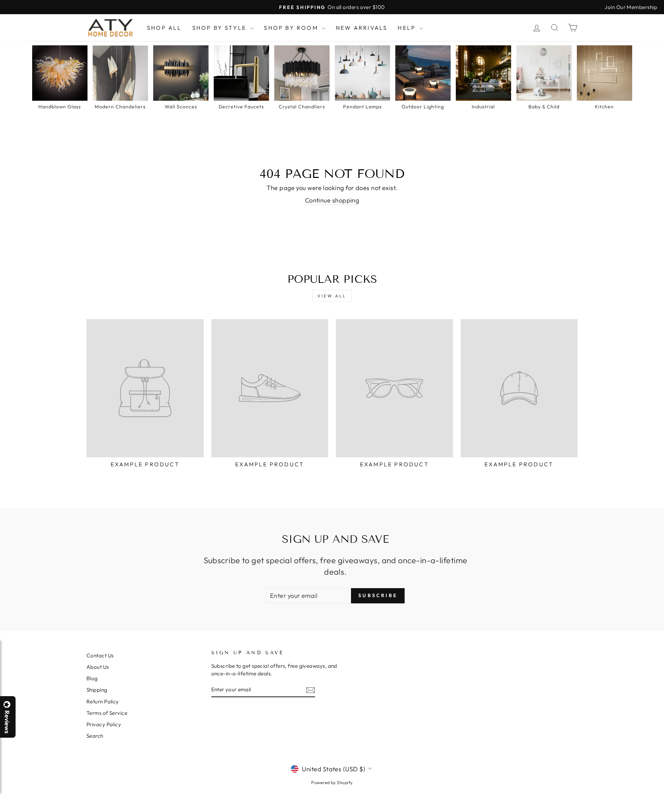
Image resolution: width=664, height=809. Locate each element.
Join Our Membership (631, 7)
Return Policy (102, 701)
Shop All (164, 27)
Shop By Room (292, 27)
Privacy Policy (103, 724)
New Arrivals (361, 27)
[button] (663, 808)
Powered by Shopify (331, 782)
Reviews (7, 722)
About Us (97, 667)
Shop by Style (220, 27)
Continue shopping (332, 200)
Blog (92, 678)
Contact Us (100, 655)
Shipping (97, 689)
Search (94, 735)
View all (332, 295)
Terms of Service (106, 713)
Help (408, 27)
